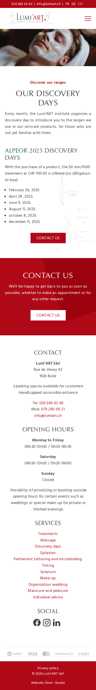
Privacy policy (48, 668)
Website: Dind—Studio (48, 683)
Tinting (48, 565)
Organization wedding (48, 585)
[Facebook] (37, 622)
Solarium (48, 572)
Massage (48, 540)
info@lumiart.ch (48, 4)
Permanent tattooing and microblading (48, 559)
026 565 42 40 (21, 4)
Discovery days (48, 546)
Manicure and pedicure (48, 591)
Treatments (48, 534)
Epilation (48, 553)
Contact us (48, 238)
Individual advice (48, 597)
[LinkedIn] (56, 622)
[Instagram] (46, 622)
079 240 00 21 (53, 409)
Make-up (48, 578)
